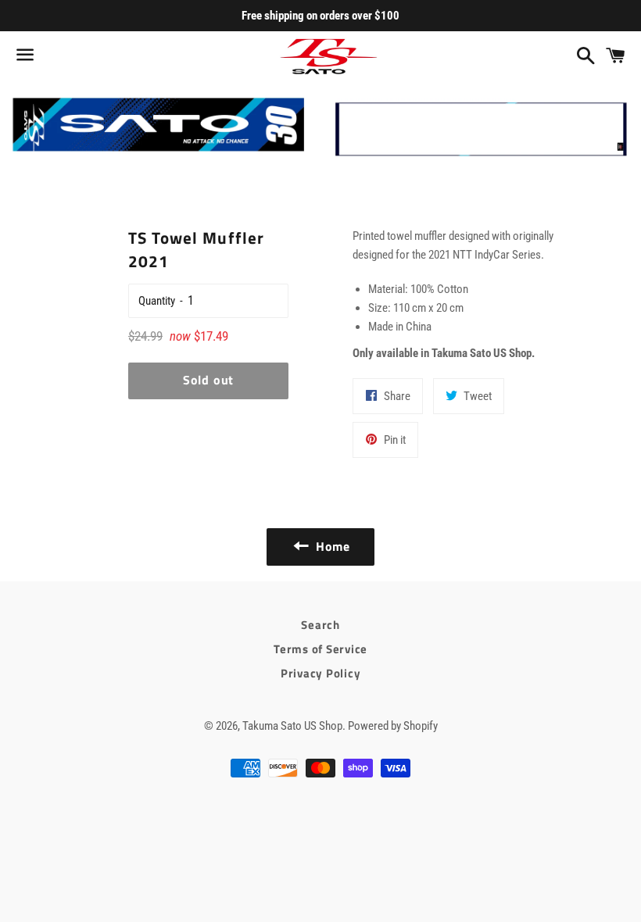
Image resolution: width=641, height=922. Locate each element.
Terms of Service (320, 649)
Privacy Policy (321, 673)
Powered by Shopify (393, 726)
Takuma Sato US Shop (292, 726)
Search (320, 625)
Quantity (156, 301)
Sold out (208, 379)
